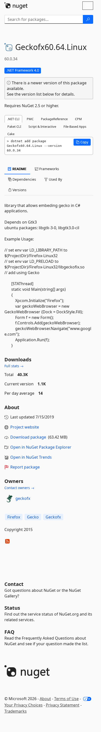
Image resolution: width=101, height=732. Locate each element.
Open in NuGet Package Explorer (40, 447)
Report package (25, 467)
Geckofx (53, 517)
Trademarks (15, 711)
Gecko (33, 517)
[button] (82, 142)
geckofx (22, 498)
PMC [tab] (30, 119)
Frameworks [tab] (48, 168)
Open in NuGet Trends (31, 457)
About (45, 698)
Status (12, 608)
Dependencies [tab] (24, 179)
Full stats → (14, 366)
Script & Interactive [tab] (42, 126)
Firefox (13, 517)
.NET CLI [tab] (13, 119)
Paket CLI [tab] (14, 126)
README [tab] (19, 168)
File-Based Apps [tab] (74, 126)
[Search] (88, 19)
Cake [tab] (10, 134)
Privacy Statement (62, 705)
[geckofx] (9, 498)
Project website (24, 427)
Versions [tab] (19, 190)
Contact (14, 584)
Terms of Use (66, 698)
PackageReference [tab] (54, 119)
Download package (28, 437)
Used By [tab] (55, 179)
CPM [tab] (78, 119)
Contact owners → (19, 487)
